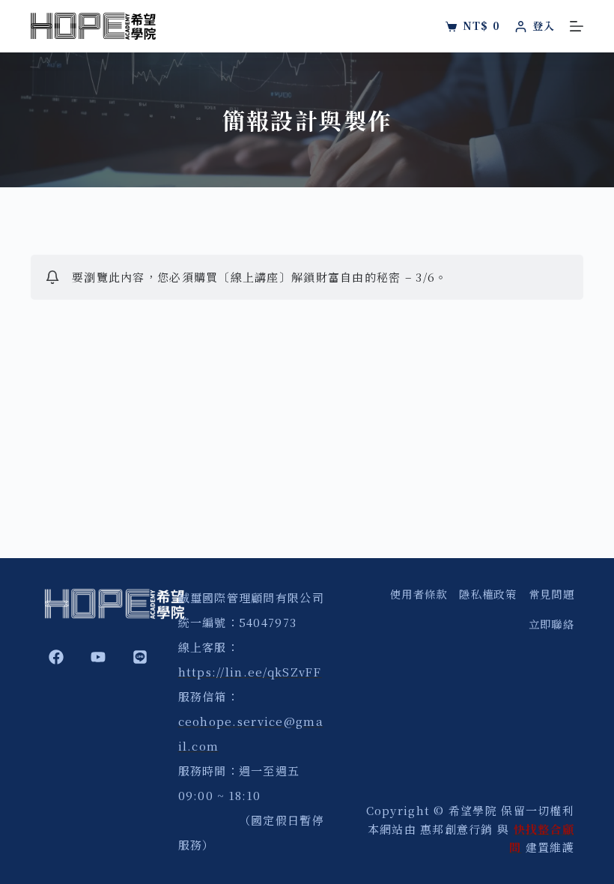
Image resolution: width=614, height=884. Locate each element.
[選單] (576, 26)
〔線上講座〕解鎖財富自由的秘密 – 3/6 (326, 277)
